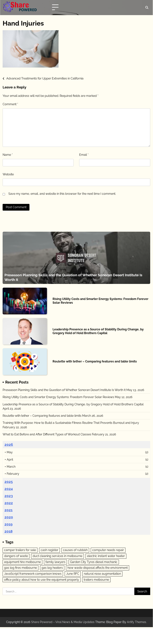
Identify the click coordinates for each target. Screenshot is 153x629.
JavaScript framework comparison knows (32, 573)
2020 (8, 517)
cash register (49, 550)
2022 (8, 503)
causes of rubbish (75, 550)
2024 (8, 489)
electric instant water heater (106, 556)
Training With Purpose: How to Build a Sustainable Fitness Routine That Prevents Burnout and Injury (71, 423)
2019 (8, 524)
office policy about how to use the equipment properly (41, 579)
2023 (8, 496)
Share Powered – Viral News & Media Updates (62, 622)
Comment (10, 104)
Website (8, 174)
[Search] (146, 7)
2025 (8, 482)
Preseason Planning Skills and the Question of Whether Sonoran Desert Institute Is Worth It (64, 390)
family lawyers (55, 562)
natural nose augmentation (102, 573)
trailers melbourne (96, 579)
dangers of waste (16, 556)
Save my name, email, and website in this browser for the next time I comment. (62, 193)
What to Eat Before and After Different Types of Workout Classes (47, 434)
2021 (8, 510)
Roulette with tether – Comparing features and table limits (95, 361)
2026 (8, 444)
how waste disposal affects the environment (97, 567)
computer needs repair (108, 550)
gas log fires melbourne (20, 567)
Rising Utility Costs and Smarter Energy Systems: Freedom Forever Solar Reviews (58, 397)
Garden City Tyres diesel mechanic (93, 562)
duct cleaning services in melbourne (57, 556)
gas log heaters (52, 567)
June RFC (72, 573)
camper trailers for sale (20, 550)
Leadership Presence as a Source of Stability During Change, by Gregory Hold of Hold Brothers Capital (98, 331)
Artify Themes (136, 622)
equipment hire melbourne (22, 562)
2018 (8, 531)
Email (84, 155)
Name (8, 155)
